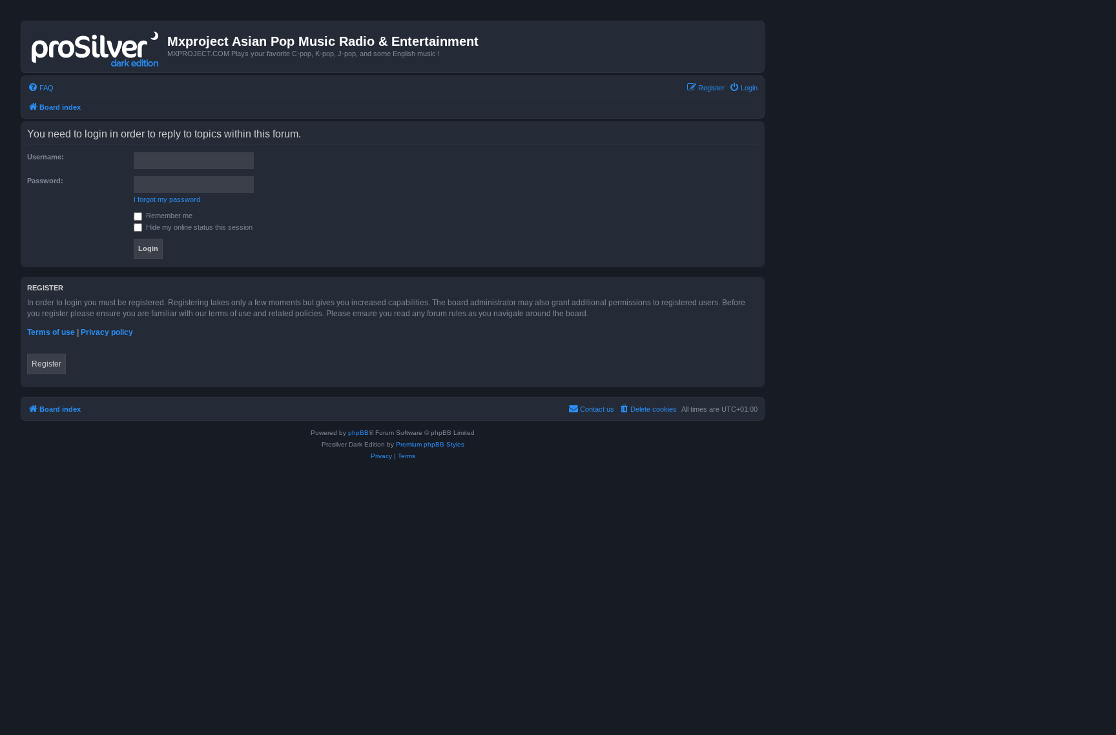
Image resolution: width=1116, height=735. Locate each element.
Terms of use (51, 332)
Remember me (168, 215)
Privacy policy (107, 332)
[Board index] (96, 46)
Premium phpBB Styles (430, 444)
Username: (45, 157)
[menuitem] (41, 88)
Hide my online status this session (198, 227)
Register (46, 363)
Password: (45, 181)
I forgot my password (167, 199)
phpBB (358, 432)
